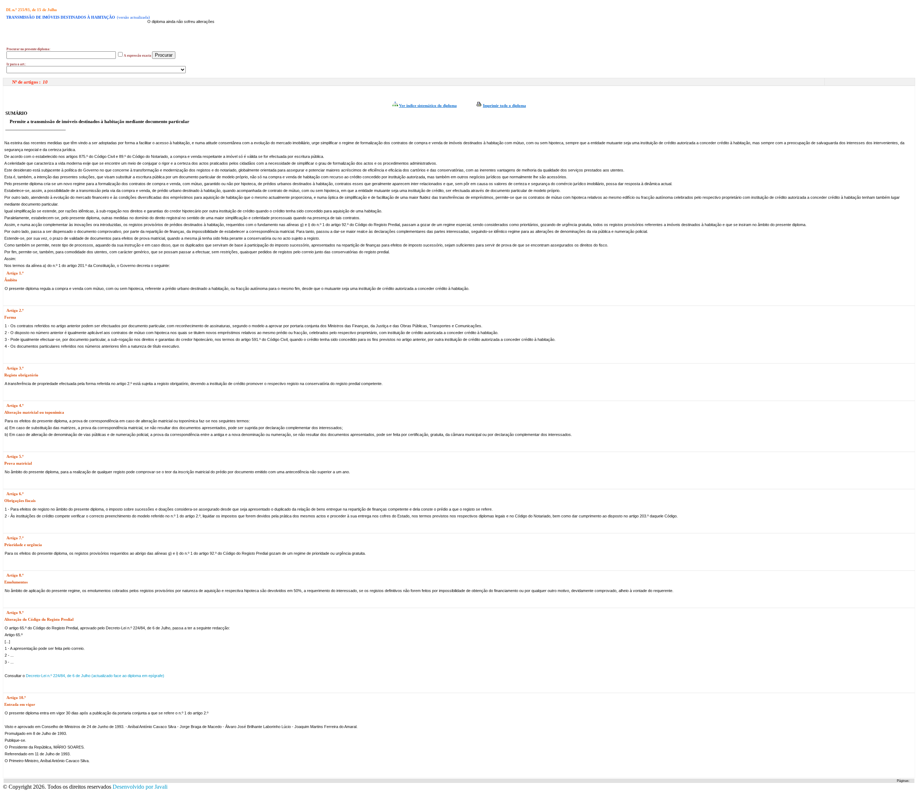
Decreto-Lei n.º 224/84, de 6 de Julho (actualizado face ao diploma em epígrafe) (94, 676)
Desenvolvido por (140, 787)
